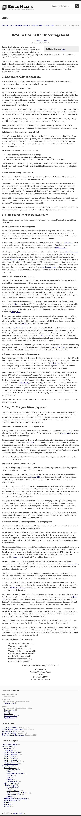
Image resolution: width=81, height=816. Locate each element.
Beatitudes (7, 748)
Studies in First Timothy (12, 752)
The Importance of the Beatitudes (13, 735)
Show (63, 49)
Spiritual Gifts (8, 750)
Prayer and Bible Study (14, 794)
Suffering (10, 796)
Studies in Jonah (9, 758)
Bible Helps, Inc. (20, 6)
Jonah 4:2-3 (23, 382)
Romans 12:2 (35, 477)
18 (64, 347)
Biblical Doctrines (10, 768)
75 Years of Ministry (8, 731)
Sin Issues (7, 806)
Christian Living (49, 25)
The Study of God (12, 781)
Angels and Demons (13, 770)
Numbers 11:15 (61, 247)
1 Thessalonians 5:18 (65, 433)
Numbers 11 (68, 242)
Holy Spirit (10, 775)
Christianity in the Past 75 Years (12, 729)
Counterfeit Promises (9, 733)
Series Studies (7, 746)
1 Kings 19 (18, 328)
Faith (8, 789)
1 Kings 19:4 (15, 312)
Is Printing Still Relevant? (10, 727)
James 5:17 (24, 323)
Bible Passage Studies (9, 744)
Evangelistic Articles (10, 800)
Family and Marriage (13, 791)
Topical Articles (37, 25)
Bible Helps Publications (22, 25)
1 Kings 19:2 (17, 304)
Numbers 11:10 (14, 259)
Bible (8, 771)
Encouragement (9, 710)
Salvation (10, 779)
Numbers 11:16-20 (49, 267)
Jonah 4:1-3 (54, 363)
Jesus (8, 777)
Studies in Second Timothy (13, 762)
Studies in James (10, 756)
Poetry (6, 802)
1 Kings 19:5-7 (45, 335)
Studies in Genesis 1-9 (11, 754)
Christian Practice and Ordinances (15, 798)
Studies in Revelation (11, 760)
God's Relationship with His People (18, 793)
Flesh (6, 712)
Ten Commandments (11, 764)
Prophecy (7, 804)
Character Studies (10, 783)
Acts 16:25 (32, 442)
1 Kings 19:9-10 (56, 347)
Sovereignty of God (10, 716)
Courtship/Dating (12, 787)
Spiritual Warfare (9, 718)
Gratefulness (8, 714)
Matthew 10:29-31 (17, 587)
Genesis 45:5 (18, 557)
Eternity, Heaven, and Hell (15, 773)
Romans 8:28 (73, 564)
